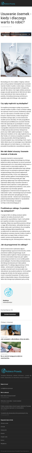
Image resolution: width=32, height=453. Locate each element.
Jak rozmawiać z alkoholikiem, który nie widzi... (15, 339)
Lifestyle (3, 426)
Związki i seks (4, 436)
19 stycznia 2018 (5, 415)
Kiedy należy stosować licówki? (8, 395)
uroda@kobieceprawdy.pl (7, 388)
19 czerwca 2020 (5, 402)
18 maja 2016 (4, 409)
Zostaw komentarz (10, 314)
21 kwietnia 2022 (5, 397)
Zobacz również (7, 322)
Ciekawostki (4, 430)
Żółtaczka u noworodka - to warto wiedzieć (11, 401)
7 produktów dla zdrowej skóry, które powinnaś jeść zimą (14, 413)
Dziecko (3, 433)
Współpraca (3, 443)
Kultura (2, 440)
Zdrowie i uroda (4, 337)
